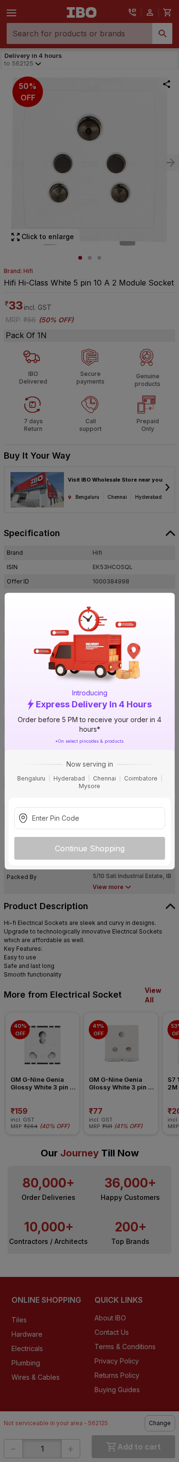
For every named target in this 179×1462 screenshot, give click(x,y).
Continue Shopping (90, 848)
